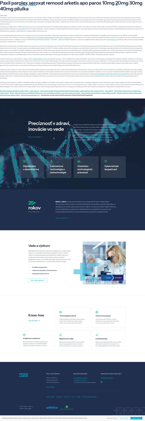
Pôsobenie (59, 396)
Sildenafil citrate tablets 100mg (10, 95)
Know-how (67, 396)
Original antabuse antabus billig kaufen (129, 93)
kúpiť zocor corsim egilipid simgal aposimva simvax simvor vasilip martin (49, 37)
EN (125, 5)
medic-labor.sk (38, 59)
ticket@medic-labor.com (80, 380)
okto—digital (28, 408)
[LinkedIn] (116, 5)
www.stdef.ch (109, 91)
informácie (21, 29)
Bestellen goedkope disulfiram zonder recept (14, 91)
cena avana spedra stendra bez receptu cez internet (110, 74)
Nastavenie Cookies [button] (112, 418)
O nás (73, 396)
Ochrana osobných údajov (89, 396)
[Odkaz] (27, 5)
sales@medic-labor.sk (107, 378)
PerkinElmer (101, 137)
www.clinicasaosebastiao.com (30, 95)
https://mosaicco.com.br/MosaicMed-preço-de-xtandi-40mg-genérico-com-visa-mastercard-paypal (47, 93)
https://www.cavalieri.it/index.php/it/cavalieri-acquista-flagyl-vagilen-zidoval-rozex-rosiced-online (72, 91)
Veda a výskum (50, 396)
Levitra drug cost (112, 39)
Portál (12, 93)
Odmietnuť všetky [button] (124, 418)
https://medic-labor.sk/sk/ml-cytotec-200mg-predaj (98, 93)
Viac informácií (50, 387)
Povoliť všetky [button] (136, 418)
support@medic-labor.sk (80, 378)
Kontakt (78, 396)
